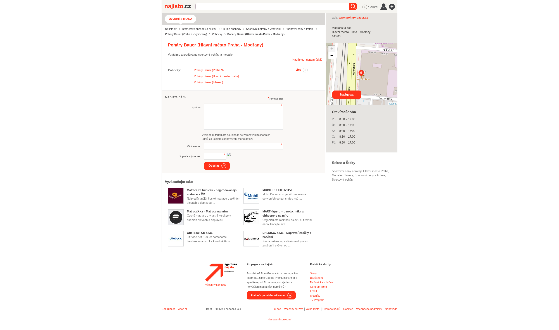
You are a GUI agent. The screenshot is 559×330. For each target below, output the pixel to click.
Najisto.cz (180, 6)
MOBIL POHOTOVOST (277, 190)
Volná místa (312, 309)
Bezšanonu (317, 277)
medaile (337, 175)
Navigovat (347, 94)
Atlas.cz (182, 309)
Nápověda (391, 309)
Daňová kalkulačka (321, 282)
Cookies (348, 309)
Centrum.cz (168, 309)
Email (313, 291)
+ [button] (331, 48)
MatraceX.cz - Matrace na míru (207, 211)
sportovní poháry (343, 179)
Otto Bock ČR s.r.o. (200, 232)
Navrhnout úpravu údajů (307, 59)
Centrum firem (318, 286)
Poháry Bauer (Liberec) (208, 82)
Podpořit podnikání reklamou (268, 295)
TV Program (317, 300)
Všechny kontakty (215, 284)
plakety (348, 175)
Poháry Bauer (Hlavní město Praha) (216, 76)
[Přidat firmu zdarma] (393, 6)
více (298, 69)
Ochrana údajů (331, 309)
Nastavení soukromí (279, 319)
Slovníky (315, 295)
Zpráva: (196, 107)
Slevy (313, 273)
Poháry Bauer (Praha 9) (209, 70)
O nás (277, 309)
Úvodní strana (180, 19)
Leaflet (393, 103)
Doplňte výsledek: (190, 156)
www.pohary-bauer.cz (353, 17)
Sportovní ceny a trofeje (370, 175)
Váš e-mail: (194, 146)
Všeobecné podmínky (369, 309)
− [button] (331, 55)
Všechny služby (293, 309)
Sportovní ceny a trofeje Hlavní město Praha (360, 171)
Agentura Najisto (221, 272)
